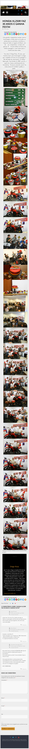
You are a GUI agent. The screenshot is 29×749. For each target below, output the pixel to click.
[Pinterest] (16, 34)
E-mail (3, 706)
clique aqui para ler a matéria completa (14, 70)
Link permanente (14, 614)
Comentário (4, 680)
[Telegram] (23, 34)
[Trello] (21, 34)
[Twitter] (12, 34)
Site (2, 714)
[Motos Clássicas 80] (14, 6)
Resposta (24, 625)
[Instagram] (7, 34)
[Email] (19, 34)
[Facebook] (5, 34)
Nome (3, 698)
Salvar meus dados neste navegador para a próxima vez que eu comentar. (14, 724)
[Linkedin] (14, 34)
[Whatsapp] (10, 34)
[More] (25, 34)
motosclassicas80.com (10, 593)
